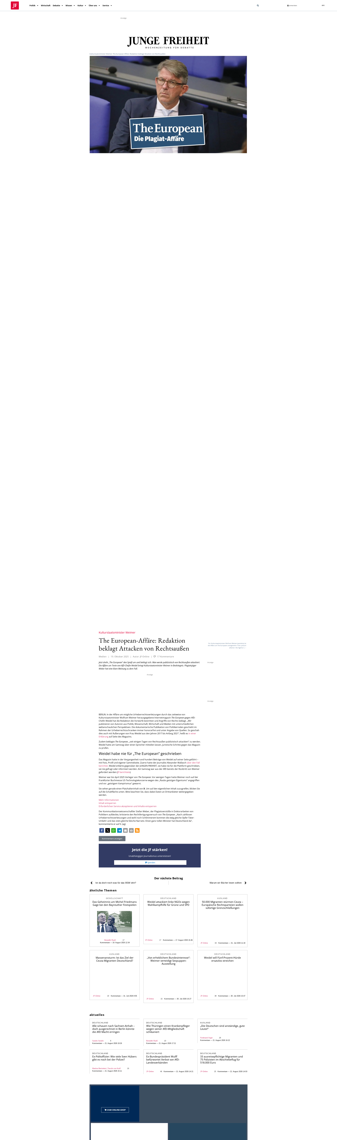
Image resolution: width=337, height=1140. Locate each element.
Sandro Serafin (98, 1041)
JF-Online (148, 940)
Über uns (93, 5)
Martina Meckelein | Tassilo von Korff (106, 1068)
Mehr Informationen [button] (109, 799)
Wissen (69, 5)
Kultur (80, 5)
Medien (102, 656)
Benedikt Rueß (110, 940)
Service (106, 5)
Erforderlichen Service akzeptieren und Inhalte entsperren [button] (128, 806)
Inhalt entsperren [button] (107, 803)
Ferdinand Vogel (206, 1038)
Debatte (56, 5)
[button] (258, 5)
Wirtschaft (45, 5)
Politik (32, 5)
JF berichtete (124, 772)
